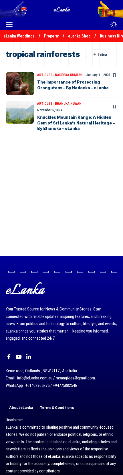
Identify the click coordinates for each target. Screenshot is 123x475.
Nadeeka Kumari (68, 75)
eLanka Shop (79, 36)
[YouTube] (18, 356)
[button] (10, 24)
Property (51, 36)
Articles (44, 75)
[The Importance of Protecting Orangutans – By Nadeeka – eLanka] (20, 83)
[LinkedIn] (29, 356)
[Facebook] (9, 356)
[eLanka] (62, 9)
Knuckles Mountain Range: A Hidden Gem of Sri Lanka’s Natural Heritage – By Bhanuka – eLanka (76, 123)
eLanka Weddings (19, 36)
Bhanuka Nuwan (68, 104)
